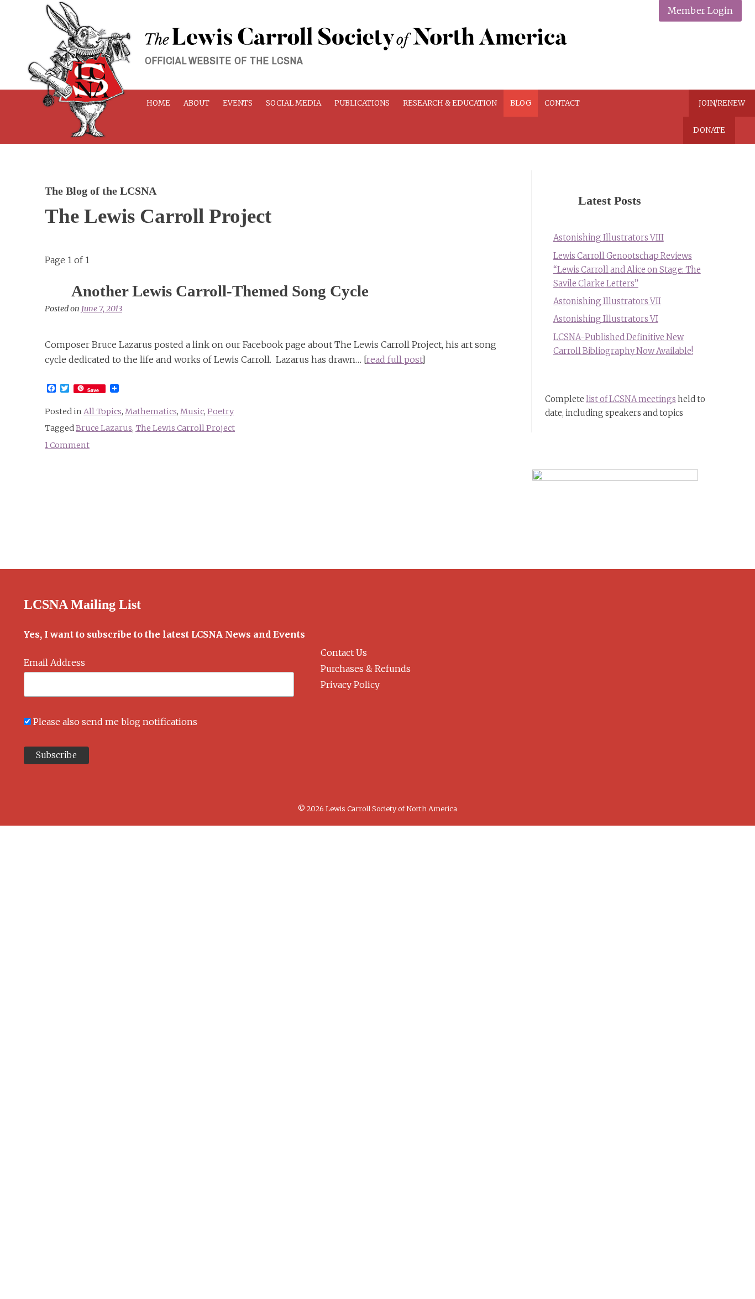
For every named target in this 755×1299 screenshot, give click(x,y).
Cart (626, 103)
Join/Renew (722, 103)
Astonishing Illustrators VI (605, 319)
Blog (520, 103)
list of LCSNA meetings (631, 399)
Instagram (704, 57)
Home (158, 103)
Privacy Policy (350, 684)
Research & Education (450, 103)
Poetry (220, 411)
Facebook (652, 57)
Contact (562, 103)
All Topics (102, 411)
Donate (709, 130)
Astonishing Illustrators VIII (608, 238)
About (196, 103)
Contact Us (344, 652)
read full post (394, 359)
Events (238, 103)
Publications (362, 103)
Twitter (678, 57)
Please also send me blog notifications (115, 721)
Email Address (54, 662)
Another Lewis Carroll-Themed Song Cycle (220, 291)
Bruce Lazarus (104, 428)
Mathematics (151, 411)
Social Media (293, 103)
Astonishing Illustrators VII (607, 301)
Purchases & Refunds (366, 668)
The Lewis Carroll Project (185, 428)
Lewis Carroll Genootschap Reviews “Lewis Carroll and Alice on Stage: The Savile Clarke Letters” (627, 270)
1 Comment (67, 445)
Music (192, 411)
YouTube (730, 57)
